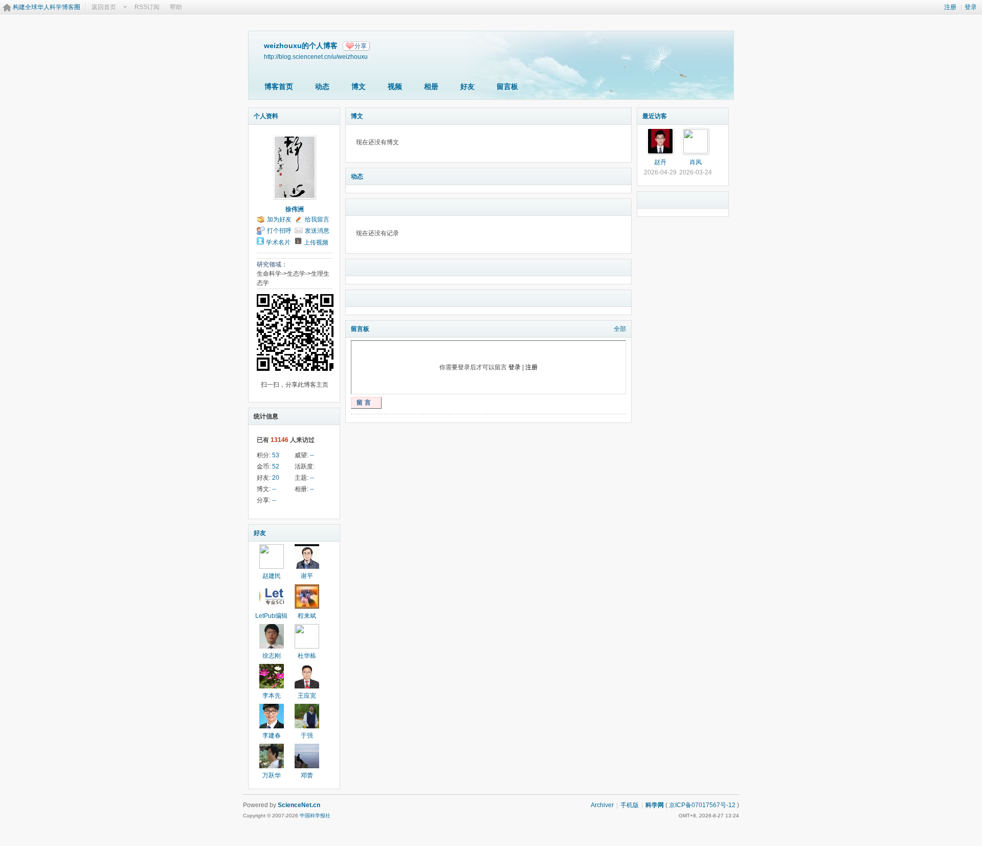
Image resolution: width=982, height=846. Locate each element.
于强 (307, 735)
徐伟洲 (294, 209)
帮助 (176, 7)
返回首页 (104, 7)
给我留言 (317, 219)
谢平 (307, 576)
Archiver (602, 805)
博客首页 (278, 86)
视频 (395, 86)
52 (275, 466)
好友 (467, 86)
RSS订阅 (147, 7)
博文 (358, 86)
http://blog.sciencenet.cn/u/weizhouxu (316, 56)
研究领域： (272, 264)
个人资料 (266, 116)
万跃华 (271, 775)
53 (275, 455)
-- (312, 455)
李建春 (271, 735)
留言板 (507, 86)
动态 (322, 86)
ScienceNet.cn (299, 805)
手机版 (629, 805)
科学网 (654, 805)
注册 (950, 7)
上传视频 (316, 242)
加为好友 (279, 219)
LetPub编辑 (271, 615)
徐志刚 (271, 655)
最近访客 (654, 116)
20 (275, 477)
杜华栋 (307, 655)
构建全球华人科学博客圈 (46, 7)
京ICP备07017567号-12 (702, 805)
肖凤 (695, 162)
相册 (431, 86)
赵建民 (271, 576)
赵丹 (660, 162)
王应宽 (307, 695)
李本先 (271, 695)
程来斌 (307, 615)
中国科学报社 (315, 815)
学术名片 (278, 242)
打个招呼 (279, 230)
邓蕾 (307, 775)
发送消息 (317, 230)
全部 (620, 328)
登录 (971, 7)
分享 (360, 46)
